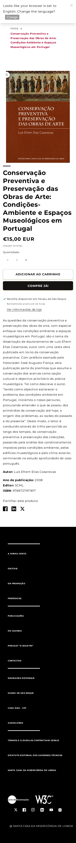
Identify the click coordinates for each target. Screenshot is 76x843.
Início (14, 28)
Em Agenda (15, 631)
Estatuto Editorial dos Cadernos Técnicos (35, 755)
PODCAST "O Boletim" (20, 645)
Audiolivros (15, 723)
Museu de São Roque (21, 693)
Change (12, 17)
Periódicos (14, 598)
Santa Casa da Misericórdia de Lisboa (32, 770)
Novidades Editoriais (21, 678)
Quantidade (11, 252)
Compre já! (38, 286)
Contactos (14, 660)
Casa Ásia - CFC (17, 708)
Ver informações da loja (24, 309)
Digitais (13, 568)
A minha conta (17, 553)
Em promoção (16, 583)
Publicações (16, 616)
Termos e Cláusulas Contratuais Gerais (33, 740)
